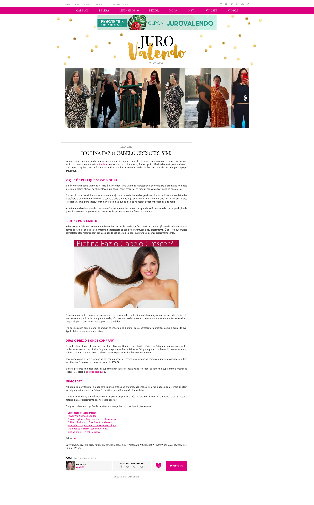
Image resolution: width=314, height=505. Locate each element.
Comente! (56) (176, 466)
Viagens (212, 10)
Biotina (74, 458)
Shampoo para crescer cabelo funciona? (88, 428)
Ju (85, 464)
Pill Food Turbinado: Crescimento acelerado (90, 422)
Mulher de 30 (129, 10)
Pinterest (134, 467)
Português (117, 4)
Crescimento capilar (87, 458)
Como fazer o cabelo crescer (82, 412)
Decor (154, 10)
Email (141, 467)
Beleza (104, 10)
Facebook (121, 467)
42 (159, 466)
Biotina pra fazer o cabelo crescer (84, 431)
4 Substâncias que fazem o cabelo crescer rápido (92, 425)
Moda (173, 10)
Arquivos (100, 4)
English (126, 4)
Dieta (192, 10)
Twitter (127, 467)
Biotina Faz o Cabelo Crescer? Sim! (126, 153)
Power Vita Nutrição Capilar (82, 415)
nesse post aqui (95, 371)
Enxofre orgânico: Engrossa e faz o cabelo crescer (92, 419)
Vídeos (233, 10)
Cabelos (82, 10)
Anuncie (88, 4)
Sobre (77, 4)
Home (67, 4)
